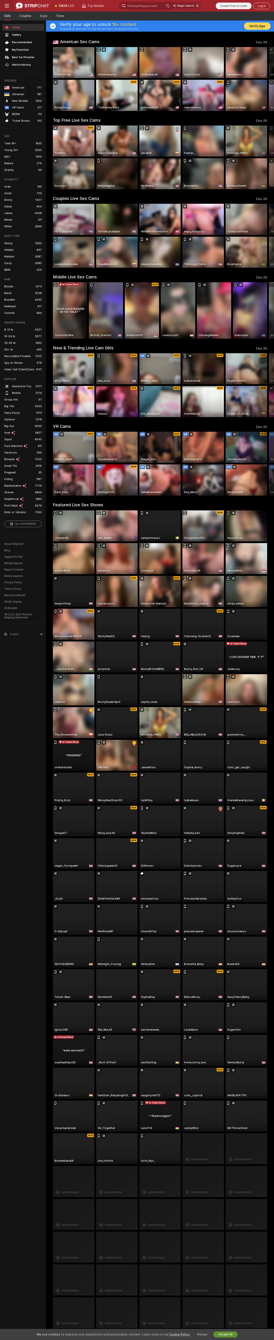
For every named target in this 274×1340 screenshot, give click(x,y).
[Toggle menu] (7, 6)
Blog (7, 550)
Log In (262, 5)
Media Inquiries (13, 576)
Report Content (13, 569)
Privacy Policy (13, 582)
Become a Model (14, 595)
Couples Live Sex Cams (76, 198)
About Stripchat (14, 543)
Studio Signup (13, 601)
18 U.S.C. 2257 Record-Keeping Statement (18, 616)
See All (261, 42)
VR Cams (62, 426)
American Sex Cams (80, 41)
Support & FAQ (13, 556)
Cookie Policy (179, 1334)
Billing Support (13, 563)
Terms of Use (12, 588)
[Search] (168, 6)
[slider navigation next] (263, 79)
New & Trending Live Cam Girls (83, 347)
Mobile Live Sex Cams (75, 276)
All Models (10, 608)
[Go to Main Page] (32, 6)
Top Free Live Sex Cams (77, 120)
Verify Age (257, 26)
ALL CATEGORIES (25, 523)
